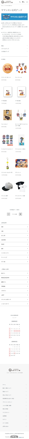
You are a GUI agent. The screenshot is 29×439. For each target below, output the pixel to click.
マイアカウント (6, 412)
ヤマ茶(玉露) (18, 100)
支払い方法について (7, 395)
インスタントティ (5, 253)
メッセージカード (5, 303)
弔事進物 (3, 286)
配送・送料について (7, 388)
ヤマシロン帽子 (4, 195)
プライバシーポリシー (7, 402)
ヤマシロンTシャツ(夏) (20, 195)
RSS (4, 409)
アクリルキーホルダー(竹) (6, 172)
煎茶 (2, 226)
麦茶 (2, 248)
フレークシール (18, 77)
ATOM (6, 409)
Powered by (7, 436)
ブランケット (18, 172)
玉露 (2, 231)
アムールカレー (4, 124)
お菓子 (2, 295)
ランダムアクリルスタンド (7, 149)
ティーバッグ (4, 257)
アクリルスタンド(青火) (20, 149)
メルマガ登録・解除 (7, 405)
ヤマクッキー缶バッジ (6, 77)
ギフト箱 (3, 261)
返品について (5, 391)
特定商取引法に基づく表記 (8, 398)
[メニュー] (27, 2)
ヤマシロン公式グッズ (8, 5)
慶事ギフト (3, 282)
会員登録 (4, 416)
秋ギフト (3, 273)
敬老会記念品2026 (5, 277)
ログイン (4, 419)
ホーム (2, 5)
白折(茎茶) (3, 239)
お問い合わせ (5, 426)
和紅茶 (2, 244)
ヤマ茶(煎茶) (4, 100)
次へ (20, 214)
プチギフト (3, 290)
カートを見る (5, 423)
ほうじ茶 (3, 235)
